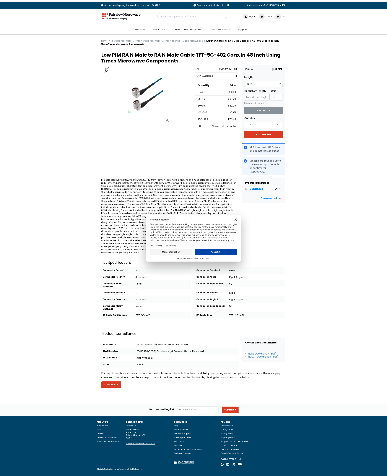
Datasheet (256, 189)
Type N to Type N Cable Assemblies (182, 40)
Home (104, 40)
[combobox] (192, 16)
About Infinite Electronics (108, 441)
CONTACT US (111, 384)
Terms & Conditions (230, 449)
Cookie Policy (227, 425)
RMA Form (178, 445)
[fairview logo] (121, 16)
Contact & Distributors (107, 437)
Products (140, 29)
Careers (100, 433)
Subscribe (230, 409)
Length (248, 77)
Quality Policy (227, 429)
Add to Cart (263, 134)
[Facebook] (222, 464)
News (99, 429)
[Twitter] (233, 464)
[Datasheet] (276, 189)
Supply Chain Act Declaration (234, 441)
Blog (176, 425)
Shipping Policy (228, 437)
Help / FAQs (179, 441)
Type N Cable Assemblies (148, 40)
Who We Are (102, 425)
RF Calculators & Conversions (188, 449)
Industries (159, 29)
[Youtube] (239, 464)
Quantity (249, 118)
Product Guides (181, 429)
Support (242, 29)
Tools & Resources (219, 29)
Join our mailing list (161, 409)
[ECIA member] (184, 462)
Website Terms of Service (232, 453)
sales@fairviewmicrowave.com (140, 443)
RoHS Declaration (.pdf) (262, 353)
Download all (269, 198)
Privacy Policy (227, 433)
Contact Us (131, 425)
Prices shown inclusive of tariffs (213, 5)
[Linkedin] (227, 464)
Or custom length (255, 91)
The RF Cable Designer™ (186, 29)
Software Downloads (183, 453)
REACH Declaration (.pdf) (263, 356)
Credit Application (182, 437)
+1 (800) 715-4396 (276, 5)
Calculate (263, 110)
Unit (273, 91)
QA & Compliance (229, 445)
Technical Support (182, 433)
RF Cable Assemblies (122, 40)
